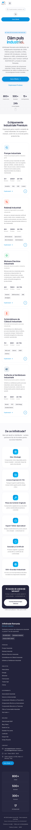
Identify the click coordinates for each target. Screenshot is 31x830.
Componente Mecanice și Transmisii (12, 706)
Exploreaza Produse (15, 85)
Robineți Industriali (7, 651)
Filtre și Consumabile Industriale (11, 709)
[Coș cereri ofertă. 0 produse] (16, 14)
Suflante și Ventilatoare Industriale (11, 660)
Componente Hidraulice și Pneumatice (13, 700)
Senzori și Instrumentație (9, 697)
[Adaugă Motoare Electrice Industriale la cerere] (25, 302)
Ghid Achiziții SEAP (7, 721)
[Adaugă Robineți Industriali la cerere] (25, 245)
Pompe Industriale (7, 648)
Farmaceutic (5, 679)
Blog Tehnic (5, 724)
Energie (4, 672)
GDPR (20, 827)
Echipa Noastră (6, 740)
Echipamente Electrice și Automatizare (13, 703)
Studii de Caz (5, 727)
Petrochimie (5, 669)
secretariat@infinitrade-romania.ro (13, 750)
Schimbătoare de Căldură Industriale (12, 657)
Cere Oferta (14, 79)
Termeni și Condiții (8, 824)
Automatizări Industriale (8, 694)
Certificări (5, 733)
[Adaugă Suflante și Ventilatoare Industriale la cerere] (25, 412)
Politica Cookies (13, 827)
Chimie (4, 685)
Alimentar (4, 675)
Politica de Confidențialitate (21, 824)
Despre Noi (5, 737)
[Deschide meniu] (10, 3)
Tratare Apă (5, 682)
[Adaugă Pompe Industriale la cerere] (25, 191)
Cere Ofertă (15, 19)
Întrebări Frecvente (7, 730)
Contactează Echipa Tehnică (15, 602)
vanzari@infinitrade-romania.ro (12, 748)
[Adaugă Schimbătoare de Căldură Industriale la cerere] (25, 358)
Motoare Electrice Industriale (10, 654)
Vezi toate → (5, 712)
